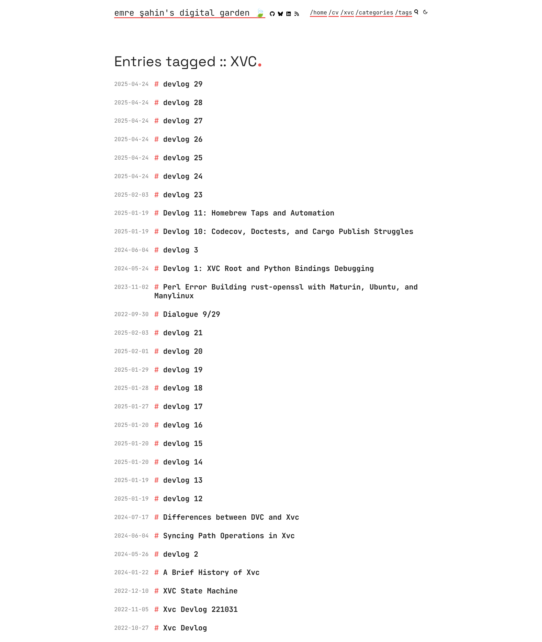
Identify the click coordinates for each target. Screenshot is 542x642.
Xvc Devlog (185, 628)
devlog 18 (183, 388)
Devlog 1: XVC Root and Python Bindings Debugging (268, 268)
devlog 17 (183, 406)
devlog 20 (183, 351)
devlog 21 (183, 332)
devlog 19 (183, 369)
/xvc (347, 12)
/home (318, 12)
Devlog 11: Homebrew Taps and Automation (248, 213)
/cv (333, 12)
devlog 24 (183, 176)
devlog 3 (180, 250)
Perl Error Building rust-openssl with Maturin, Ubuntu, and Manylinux (286, 291)
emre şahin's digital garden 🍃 (189, 13)
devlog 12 (183, 498)
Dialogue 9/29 (191, 314)
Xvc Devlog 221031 (200, 609)
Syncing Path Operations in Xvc (229, 535)
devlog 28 (183, 102)
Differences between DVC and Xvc (231, 517)
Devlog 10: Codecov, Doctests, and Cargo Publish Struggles (288, 231)
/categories (374, 12)
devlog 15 (183, 443)
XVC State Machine (200, 591)
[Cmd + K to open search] (416, 12)
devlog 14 (183, 462)
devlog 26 (183, 139)
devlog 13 (183, 480)
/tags (403, 12)
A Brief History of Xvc (211, 572)
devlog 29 (183, 84)
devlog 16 (183, 425)
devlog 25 (183, 157)
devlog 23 (183, 194)
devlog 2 (180, 554)
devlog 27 (183, 120)
